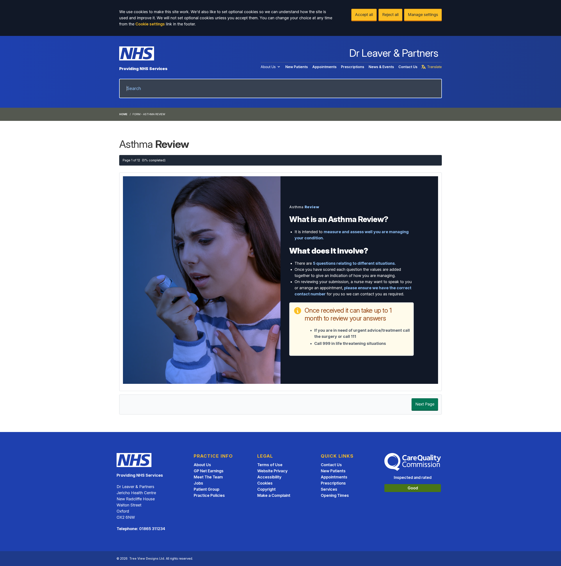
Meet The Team (208, 477)
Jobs (198, 483)
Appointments (324, 67)
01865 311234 (152, 528)
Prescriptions (352, 67)
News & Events (381, 67)
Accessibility (269, 477)
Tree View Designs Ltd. (147, 558)
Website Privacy (272, 471)
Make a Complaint (273, 495)
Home (123, 114)
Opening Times (335, 495)
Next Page (424, 404)
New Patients (296, 67)
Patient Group (206, 489)
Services (329, 489)
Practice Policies (209, 495)
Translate (434, 67)
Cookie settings (150, 24)
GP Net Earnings (209, 471)
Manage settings (423, 14)
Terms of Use (269, 464)
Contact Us (407, 67)
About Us (268, 67)
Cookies (265, 483)
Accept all (364, 14)
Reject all (390, 14)
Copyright (266, 489)
